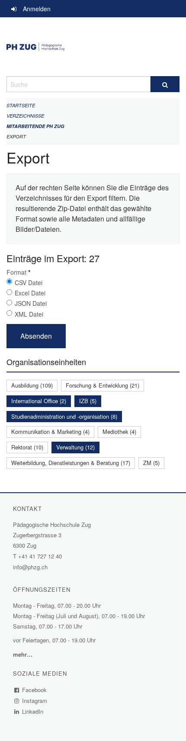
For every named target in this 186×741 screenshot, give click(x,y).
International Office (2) (38, 401)
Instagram (34, 700)
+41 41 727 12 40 (40, 556)
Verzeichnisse (25, 115)
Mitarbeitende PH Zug (35, 126)
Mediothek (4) (119, 431)
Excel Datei (30, 293)
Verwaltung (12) (75, 447)
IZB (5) (87, 401)
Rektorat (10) (27, 447)
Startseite (20, 105)
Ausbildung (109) (32, 385)
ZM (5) (151, 463)
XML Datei (29, 314)
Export (16, 136)
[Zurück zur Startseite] (93, 46)
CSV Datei (28, 282)
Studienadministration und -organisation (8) (64, 416)
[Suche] (165, 84)
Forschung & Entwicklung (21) (102, 385)
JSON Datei (31, 303)
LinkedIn (32, 711)
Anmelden (37, 8)
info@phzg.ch (30, 567)
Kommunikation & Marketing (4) (50, 431)
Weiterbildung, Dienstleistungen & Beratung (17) (70, 463)
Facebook (34, 690)
